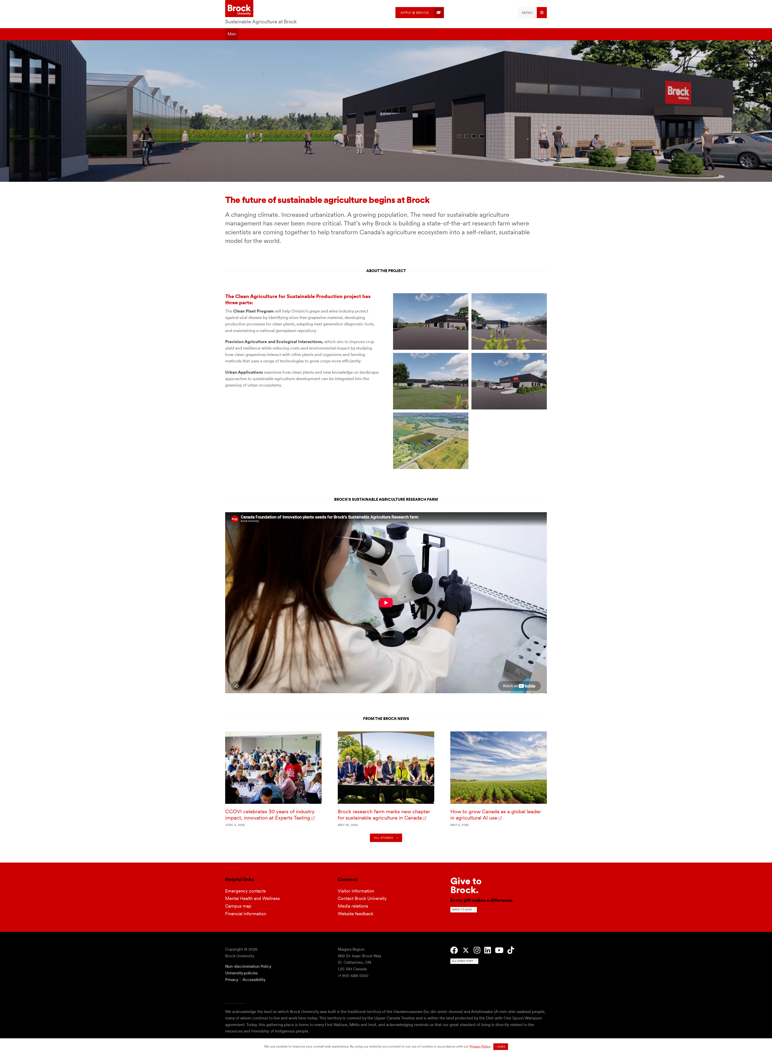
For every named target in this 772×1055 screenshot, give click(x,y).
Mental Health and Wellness (252, 898)
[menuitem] (419, 12)
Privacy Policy (480, 1046)
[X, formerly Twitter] (466, 950)
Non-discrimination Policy (248, 966)
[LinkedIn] (487, 950)
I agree (500, 1046)
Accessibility (253, 979)
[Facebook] (454, 950)
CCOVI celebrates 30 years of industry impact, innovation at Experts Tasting (269, 814)
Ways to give (462, 909)
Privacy (231, 979)
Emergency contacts (245, 891)
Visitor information (356, 891)
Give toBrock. (466, 885)
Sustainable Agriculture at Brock (261, 22)
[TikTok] (510, 950)
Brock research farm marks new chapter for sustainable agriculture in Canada (384, 814)
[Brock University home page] (239, 9)
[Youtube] (499, 950)
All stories (383, 837)
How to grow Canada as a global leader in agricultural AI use (495, 814)
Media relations (353, 906)
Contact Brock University (362, 898)
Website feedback (355, 913)
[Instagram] (477, 950)
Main (232, 34)
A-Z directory (462, 960)
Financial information (245, 913)
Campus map (238, 906)
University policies (241, 973)
